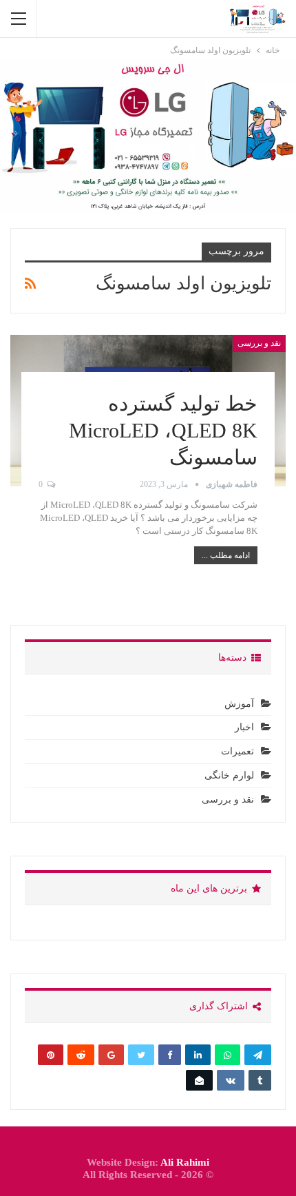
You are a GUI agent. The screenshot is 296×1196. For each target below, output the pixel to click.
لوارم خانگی (229, 775)
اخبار (244, 727)
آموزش (239, 704)
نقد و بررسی (259, 343)
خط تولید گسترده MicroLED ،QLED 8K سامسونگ (163, 430)
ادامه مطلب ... (226, 555)
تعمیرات (237, 751)
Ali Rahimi (184, 1162)
